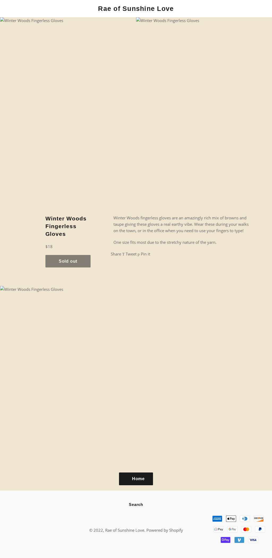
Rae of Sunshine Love (136, 8)
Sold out (68, 261)
